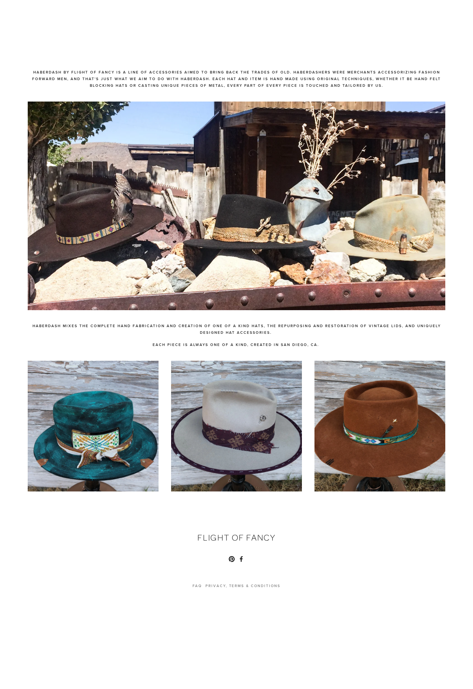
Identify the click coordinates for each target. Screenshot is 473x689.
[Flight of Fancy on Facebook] (241, 559)
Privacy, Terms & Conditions (242, 585)
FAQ (197, 585)
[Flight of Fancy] (232, 559)
